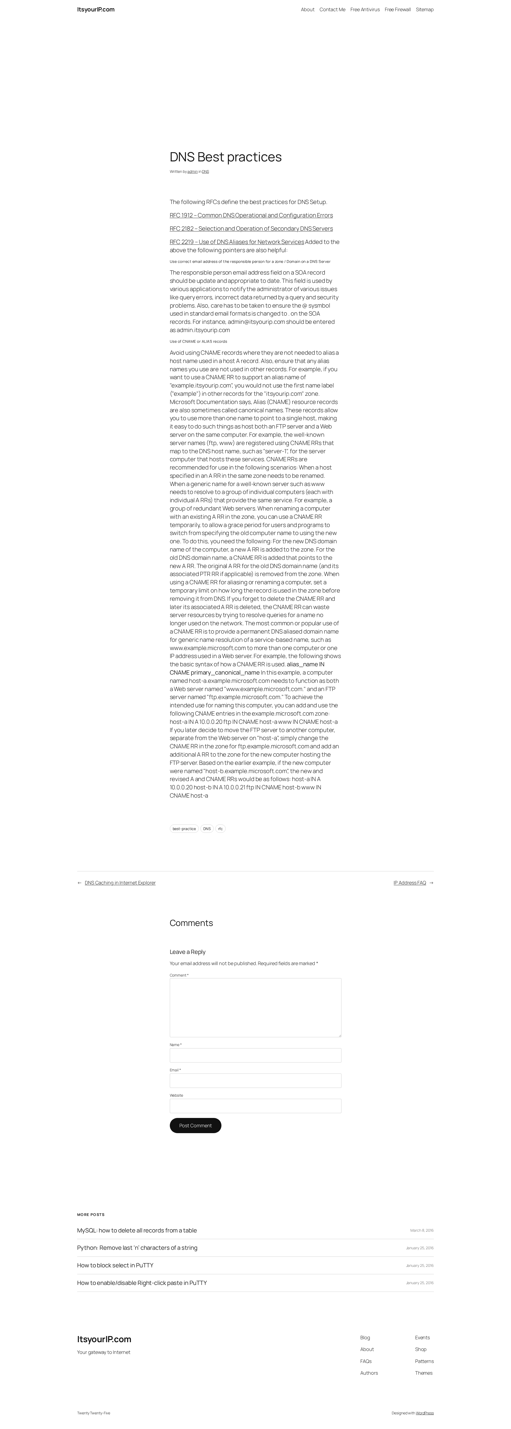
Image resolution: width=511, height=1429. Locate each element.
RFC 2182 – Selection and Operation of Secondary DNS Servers (251, 228)
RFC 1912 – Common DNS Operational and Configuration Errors (251, 215)
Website (176, 1095)
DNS (205, 171)
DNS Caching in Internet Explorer (120, 882)
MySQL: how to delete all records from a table (137, 1230)
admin (192, 171)
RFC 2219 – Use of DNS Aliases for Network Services (237, 242)
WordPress (425, 1412)
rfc (220, 828)
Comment (179, 975)
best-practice (184, 828)
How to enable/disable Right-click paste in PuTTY (142, 1283)
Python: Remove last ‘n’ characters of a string (137, 1247)
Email (175, 1069)
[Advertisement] (255, 75)
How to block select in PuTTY (115, 1265)
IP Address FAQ (410, 882)
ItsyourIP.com (96, 9)
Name (176, 1044)
